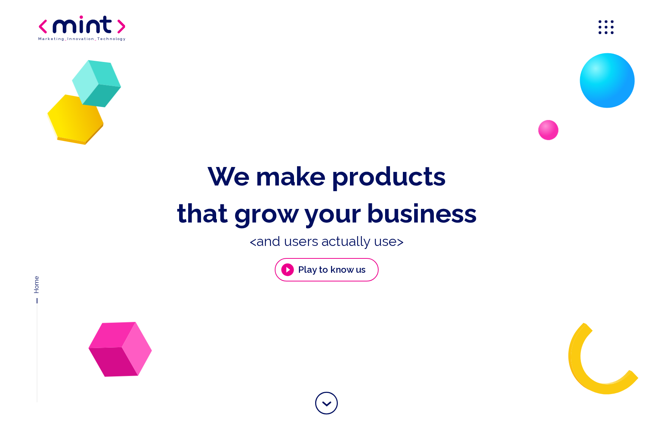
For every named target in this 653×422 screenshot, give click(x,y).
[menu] (607, 28)
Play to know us (331, 269)
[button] (326, 403)
